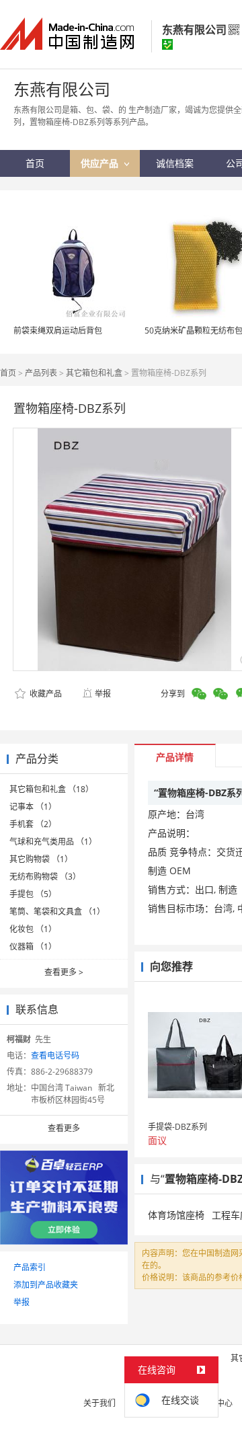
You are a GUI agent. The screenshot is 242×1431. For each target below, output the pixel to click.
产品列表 (41, 373)
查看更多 (63, 972)
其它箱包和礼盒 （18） (51, 789)
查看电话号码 (55, 1055)
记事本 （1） (32, 806)
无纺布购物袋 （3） (45, 876)
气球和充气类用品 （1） (53, 841)
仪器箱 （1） (32, 946)
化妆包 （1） (32, 929)
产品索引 (29, 1267)
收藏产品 (45, 693)
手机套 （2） (32, 824)
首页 (8, 373)
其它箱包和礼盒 (94, 373)
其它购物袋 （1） (41, 859)
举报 (103, 693)
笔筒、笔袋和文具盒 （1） (57, 911)
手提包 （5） (32, 894)
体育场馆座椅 (176, 1214)
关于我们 (99, 1403)
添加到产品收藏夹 (45, 1284)
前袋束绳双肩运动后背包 (57, 330)
